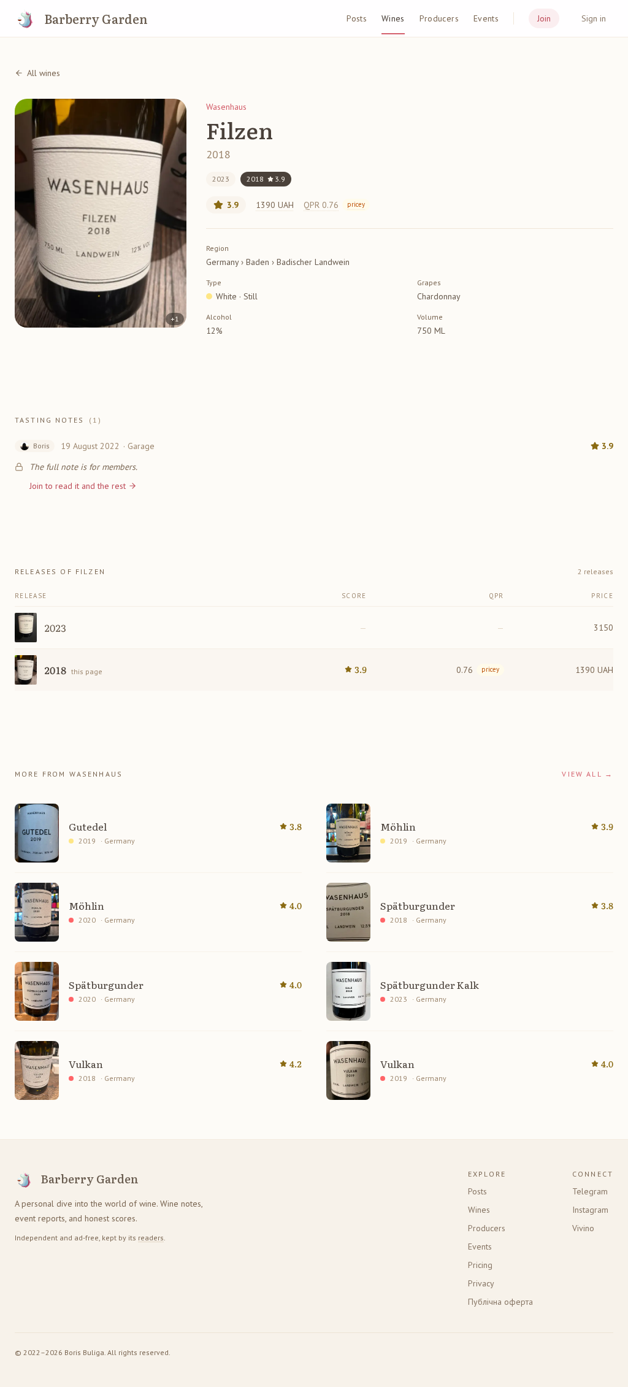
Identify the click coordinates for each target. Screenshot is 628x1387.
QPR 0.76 (334, 204)
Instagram (590, 1209)
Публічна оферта (500, 1301)
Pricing (480, 1264)
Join (544, 18)
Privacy (481, 1283)
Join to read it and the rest (77, 485)
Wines (393, 18)
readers (151, 1237)
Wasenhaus (226, 106)
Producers (439, 18)
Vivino (583, 1228)
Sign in (593, 18)
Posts (357, 18)
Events (486, 18)
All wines (43, 73)
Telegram (590, 1191)
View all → (587, 773)
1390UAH (275, 204)
